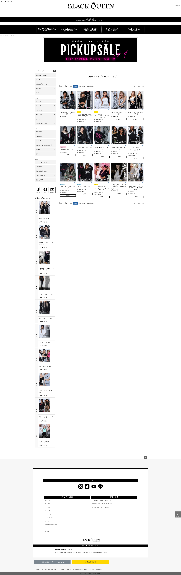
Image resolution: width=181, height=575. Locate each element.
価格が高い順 (90, 86)
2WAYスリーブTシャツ (45, 342)
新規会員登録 (39, 180)
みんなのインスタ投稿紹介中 (44, 145)
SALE (37, 93)
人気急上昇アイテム (41, 84)
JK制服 (38, 149)
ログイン (178, 5)
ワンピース (39, 110)
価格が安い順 (81, 86)
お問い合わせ (70, 569)
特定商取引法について (42, 171)
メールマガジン (40, 175)
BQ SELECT (39, 140)
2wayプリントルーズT (45, 366)
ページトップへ (145, 457)
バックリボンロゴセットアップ (46, 391)
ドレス (38, 154)
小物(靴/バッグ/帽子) (41, 123)
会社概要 (61, 569)
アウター (38, 119)
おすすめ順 (69, 86)
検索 (54, 71)
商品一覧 (3, 35)
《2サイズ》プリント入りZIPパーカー (46, 243)
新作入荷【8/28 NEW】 (42, 75)
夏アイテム (39, 132)
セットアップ (10, 35)
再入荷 (38, 79)
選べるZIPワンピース (44, 218)
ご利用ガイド (39, 166)
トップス (38, 101)
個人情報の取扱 (97, 569)
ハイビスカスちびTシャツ (46, 442)
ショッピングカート (41, 162)
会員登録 (47, 569)
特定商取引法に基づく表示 (83, 569)
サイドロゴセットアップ (45, 318)
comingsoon (39, 136)
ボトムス (38, 105)
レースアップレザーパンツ (46, 294)
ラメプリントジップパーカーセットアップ (46, 416)
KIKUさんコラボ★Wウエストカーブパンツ (46, 269)
